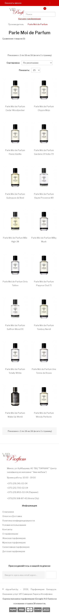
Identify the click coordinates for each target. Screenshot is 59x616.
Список (32, 47)
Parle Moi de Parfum (38, 24)
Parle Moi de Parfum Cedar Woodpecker (15, 108)
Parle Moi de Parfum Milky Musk (43, 240)
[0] (42, 9)
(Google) (39, 598)
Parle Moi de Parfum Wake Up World (15, 415)
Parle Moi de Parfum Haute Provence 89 (44, 196)
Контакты (7, 529)
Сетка (26, 47)
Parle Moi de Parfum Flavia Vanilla (15, 152)
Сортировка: (13, 63)
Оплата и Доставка (12, 516)
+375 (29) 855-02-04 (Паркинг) (22, 492)
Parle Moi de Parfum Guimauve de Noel (15, 196)
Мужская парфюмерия (13, 542)
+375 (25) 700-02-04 (17, 488)
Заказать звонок (12, 3)
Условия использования (14, 525)
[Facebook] (11, 556)
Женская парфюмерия (13, 538)
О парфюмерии (10, 534)
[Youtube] (25, 556)
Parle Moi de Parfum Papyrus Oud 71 (44, 283)
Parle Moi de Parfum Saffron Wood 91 (15, 327)
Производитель (16, 24)
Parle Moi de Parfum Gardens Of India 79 (44, 152)
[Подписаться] (51, 575)
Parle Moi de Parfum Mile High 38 (15, 240)
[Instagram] (18, 556)
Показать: (24, 70)
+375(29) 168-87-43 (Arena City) (23, 498)
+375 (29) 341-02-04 (17, 483)
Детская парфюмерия (13, 551)
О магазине (8, 512)
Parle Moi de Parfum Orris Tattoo (15, 283)
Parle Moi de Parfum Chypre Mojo (44, 108)
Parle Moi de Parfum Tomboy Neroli (44, 327)
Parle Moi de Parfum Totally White (15, 371)
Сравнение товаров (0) (13, 38)
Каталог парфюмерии (29, 18)
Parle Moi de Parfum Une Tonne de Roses (44, 371)
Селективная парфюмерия (15, 547)
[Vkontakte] (4, 556)
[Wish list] (36, 9)
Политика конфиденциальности (18, 520)
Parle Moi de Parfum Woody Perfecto (44, 415)
